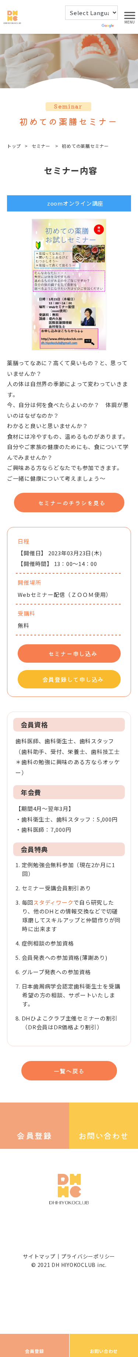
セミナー (41, 146)
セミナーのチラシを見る (72, 502)
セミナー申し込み (73, 653)
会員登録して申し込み (73, 679)
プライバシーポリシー (88, 1256)
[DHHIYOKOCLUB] (12, 16)
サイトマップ (39, 1256)
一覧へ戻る (69, 1070)
